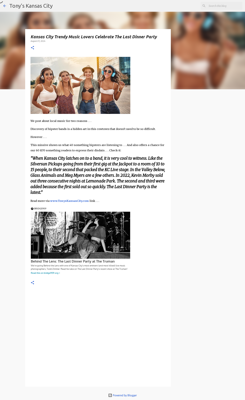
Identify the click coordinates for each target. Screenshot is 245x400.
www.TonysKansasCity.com (69, 201)
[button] (32, 48)
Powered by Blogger (124, 395)
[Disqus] (98, 339)
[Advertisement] (198, 149)
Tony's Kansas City (31, 6)
